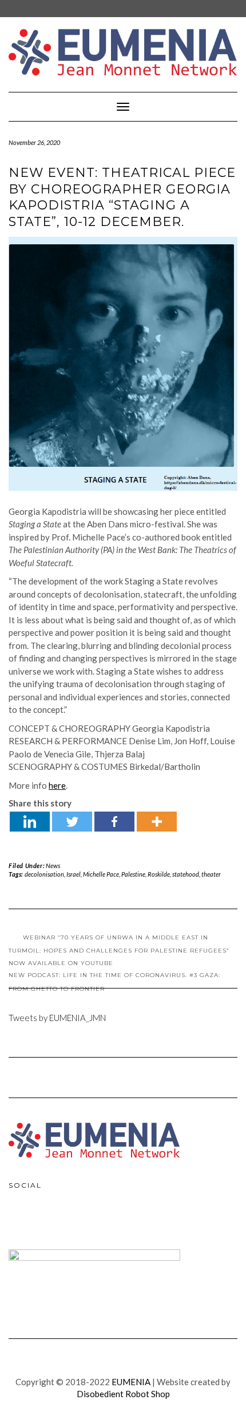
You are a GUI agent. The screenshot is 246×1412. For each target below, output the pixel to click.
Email (69, 1222)
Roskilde (159, 874)
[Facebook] (114, 822)
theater (211, 874)
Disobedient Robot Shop (123, 1394)
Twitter (44, 1222)
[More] (157, 822)
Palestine (133, 874)
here (57, 785)
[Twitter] (72, 822)
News (53, 865)
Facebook (20, 1222)
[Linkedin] (30, 822)
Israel (73, 874)
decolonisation (44, 874)
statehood (185, 874)
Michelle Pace (101, 874)
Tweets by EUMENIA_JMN (57, 1017)
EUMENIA (131, 1382)
